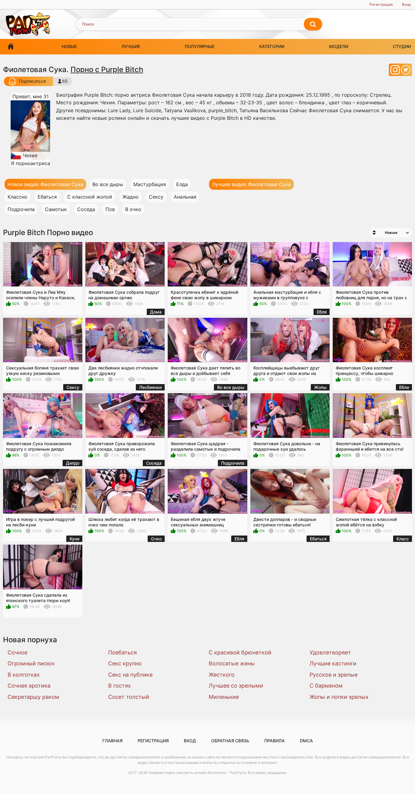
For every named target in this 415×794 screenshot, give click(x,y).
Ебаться (47, 197)
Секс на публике (130, 674)
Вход (406, 4)
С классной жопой (89, 197)
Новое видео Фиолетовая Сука (45, 184)
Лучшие (131, 46)
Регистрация (381, 4)
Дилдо (72, 463)
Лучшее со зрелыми (236, 685)
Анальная (185, 197)
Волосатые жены (232, 663)
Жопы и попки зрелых (339, 697)
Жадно (130, 197)
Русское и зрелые (334, 674)
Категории (271, 46)
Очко (156, 538)
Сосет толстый (128, 697)
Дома (156, 311)
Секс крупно (125, 663)
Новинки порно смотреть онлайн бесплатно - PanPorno (198, 772)
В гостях (119, 685)
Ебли (404, 387)
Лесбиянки (150, 387)
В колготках (24, 674)
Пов (110, 209)
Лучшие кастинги (333, 663)
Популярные (199, 46)
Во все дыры (107, 184)
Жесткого (222, 674)
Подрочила (21, 209)
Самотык (56, 209)
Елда (182, 184)
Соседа (86, 209)
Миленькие (224, 697)
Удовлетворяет (330, 652)
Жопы (320, 387)
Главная (10, 46)
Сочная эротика (29, 685)
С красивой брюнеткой (240, 652)
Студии (402, 46)
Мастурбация (149, 184)
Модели (338, 46)
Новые (69, 46)
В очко (133, 209)
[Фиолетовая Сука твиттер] (405, 71)
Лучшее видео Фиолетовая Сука (251, 184)
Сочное (17, 652)
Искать (313, 24)
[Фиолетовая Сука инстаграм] (395, 71)
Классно (17, 197)
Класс (402, 538)
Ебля (322, 311)
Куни (74, 538)
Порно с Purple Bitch (106, 69)
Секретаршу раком (33, 697)
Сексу (156, 197)
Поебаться (122, 652)
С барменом (326, 685)
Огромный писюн (31, 663)
